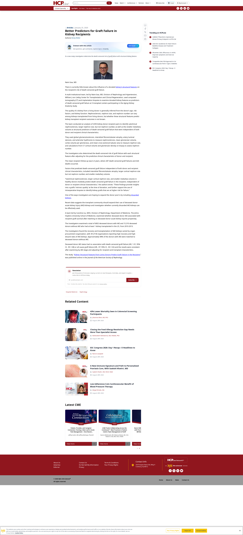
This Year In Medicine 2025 (93, 8)
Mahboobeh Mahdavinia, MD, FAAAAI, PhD (105, 336)
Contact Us (83, 463)
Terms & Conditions (111, 463)
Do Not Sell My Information (89, 465)
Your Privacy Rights (111, 465)
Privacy (81, 467)
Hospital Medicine (71, 292)
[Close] (240, 530)
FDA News (82, 8)
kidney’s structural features (126, 87)
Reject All (188, 530)
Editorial (57, 467)
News (116, 3)
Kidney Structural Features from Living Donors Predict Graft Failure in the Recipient (107, 254)
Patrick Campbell (97, 354)
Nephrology (83, 292)
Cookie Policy (19, 533)
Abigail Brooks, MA (98, 390)
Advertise (57, 465)
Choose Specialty (60, 8)
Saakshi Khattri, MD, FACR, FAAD (102, 372)
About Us (57, 463)
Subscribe (131, 280)
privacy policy (103, 284)
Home (161, 480)
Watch (122, 3)
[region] (121, 531)
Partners (141, 3)
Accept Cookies (201, 530)
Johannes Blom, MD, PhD (100, 317)
